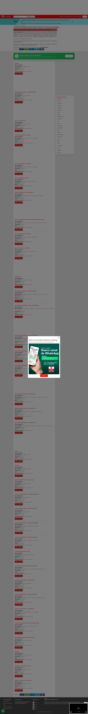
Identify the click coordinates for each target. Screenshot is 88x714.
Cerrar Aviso (44, 375)
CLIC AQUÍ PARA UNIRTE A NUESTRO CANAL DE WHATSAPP (42, 342)
